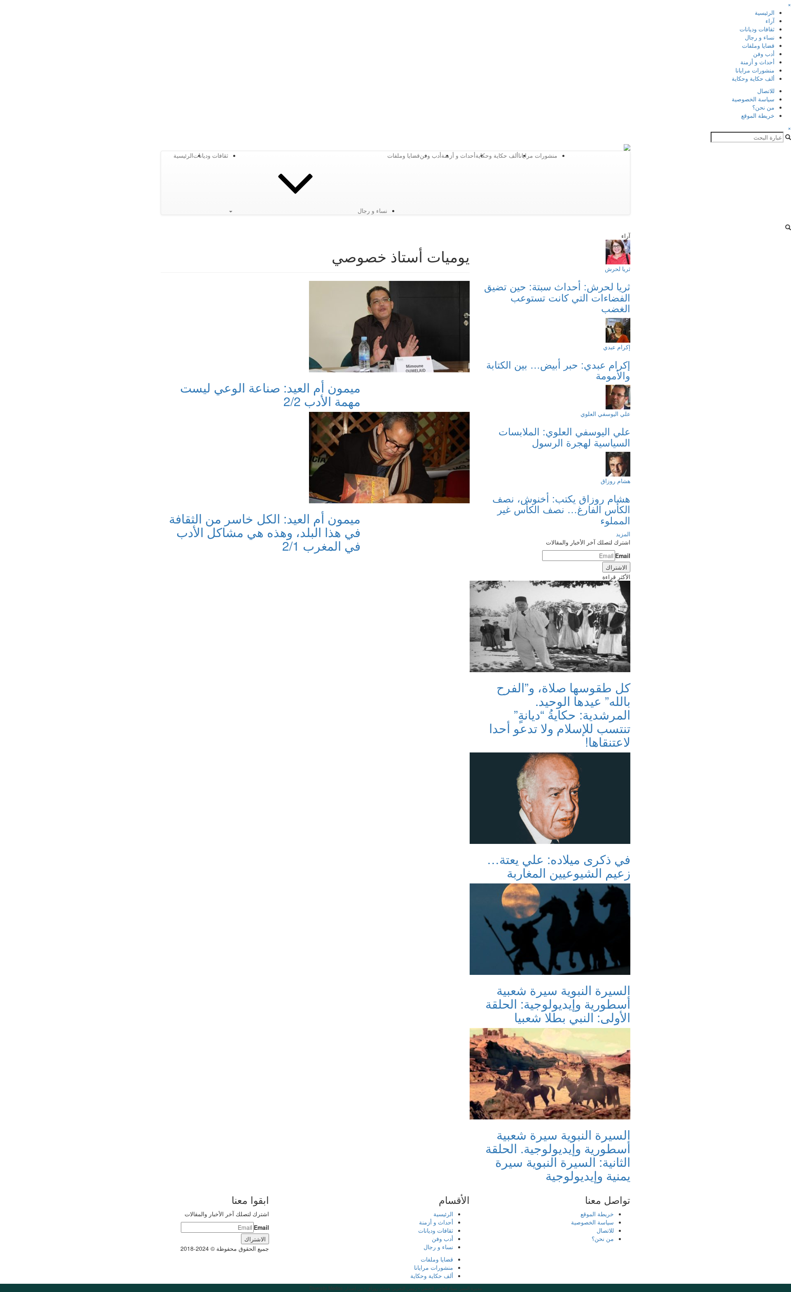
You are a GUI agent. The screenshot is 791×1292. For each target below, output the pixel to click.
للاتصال (766, 90)
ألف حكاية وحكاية (753, 78)
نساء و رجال (760, 37)
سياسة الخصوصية (753, 99)
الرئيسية (765, 12)
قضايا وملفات (758, 45)
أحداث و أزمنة (757, 62)
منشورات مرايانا (755, 70)
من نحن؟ (763, 107)
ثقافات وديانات (757, 29)
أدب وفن (764, 53)
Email (622, 555)
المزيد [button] (623, 534)
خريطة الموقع (758, 115)
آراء (770, 20)
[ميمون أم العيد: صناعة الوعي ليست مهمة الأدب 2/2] (389, 326)
